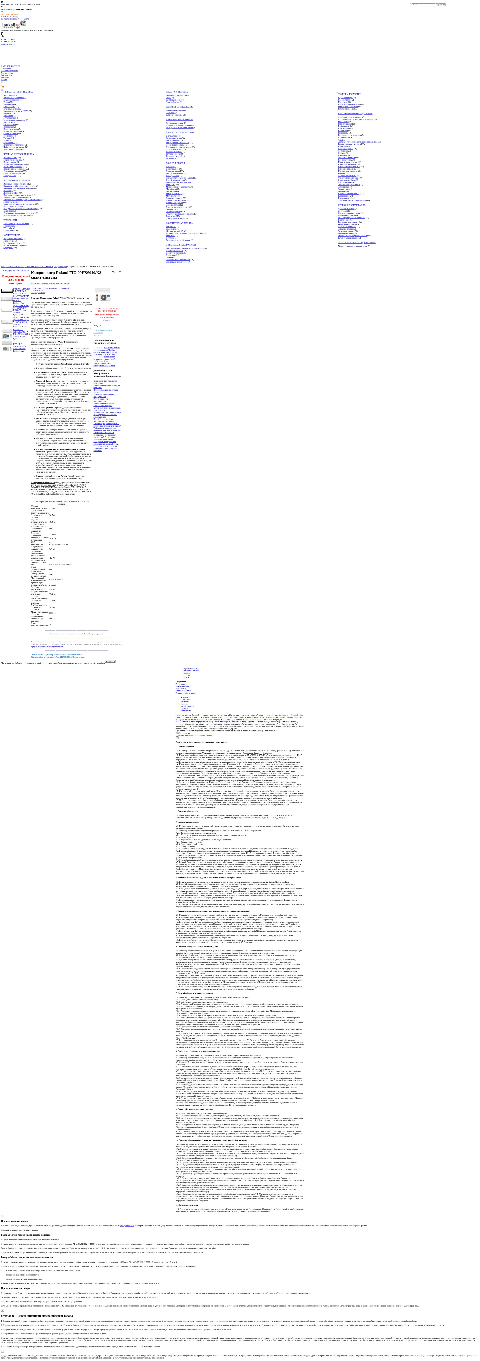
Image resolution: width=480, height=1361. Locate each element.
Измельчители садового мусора (179, 178)
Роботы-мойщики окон (348, 107)
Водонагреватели (173, 138)
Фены (168, 98)
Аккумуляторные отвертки (349, 117)
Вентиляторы (172, 136)
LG (191, 717)
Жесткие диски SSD (174, 231)
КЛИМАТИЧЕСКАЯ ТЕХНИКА (180, 132)
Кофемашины (9, 107)
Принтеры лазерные (174, 251)
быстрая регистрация (10, 19)
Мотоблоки (171, 189)
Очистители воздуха (175, 149)
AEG (227, 717)
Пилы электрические (347, 164)
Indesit (275, 717)
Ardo (301, 717)
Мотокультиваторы (174, 194)
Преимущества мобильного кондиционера (105, 416)
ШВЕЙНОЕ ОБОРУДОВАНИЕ (179, 107)
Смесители (8, 211)
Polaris (187, 719)
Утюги (6, 140)
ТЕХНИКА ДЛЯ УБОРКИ (349, 94)
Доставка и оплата (183, 691)
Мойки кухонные (11, 202)
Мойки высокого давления (177, 187)
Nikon (252, 719)
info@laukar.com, (127, 1226)
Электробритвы (173, 102)
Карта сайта (186, 711)
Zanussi (282, 717)
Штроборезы (343, 196)
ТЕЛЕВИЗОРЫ (10, 220)
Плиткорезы (343, 220)
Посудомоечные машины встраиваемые (21, 209)
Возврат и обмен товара (186, 693)
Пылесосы (342, 102)
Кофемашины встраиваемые (16, 197)
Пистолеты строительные (349, 167)
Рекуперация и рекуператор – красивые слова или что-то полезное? (106, 448)
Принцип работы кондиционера (107, 412)
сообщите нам (98, 634)
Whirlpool (180, 719)
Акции (4, 80)
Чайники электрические (14, 147)
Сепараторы (171, 209)
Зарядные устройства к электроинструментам (357, 142)
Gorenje (255, 717)
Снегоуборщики (173, 212)
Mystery (230, 719)
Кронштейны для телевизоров (16, 224)
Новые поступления (9, 71)
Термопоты (8, 136)
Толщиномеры (344, 189)
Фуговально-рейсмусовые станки (352, 236)
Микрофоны (9, 241)
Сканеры (170, 257)
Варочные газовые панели (15, 184)
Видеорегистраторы (174, 123)
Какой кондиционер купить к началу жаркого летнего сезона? (107, 425)
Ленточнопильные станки (349, 213)
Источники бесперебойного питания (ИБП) (184, 233)
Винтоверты (343, 128)
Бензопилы (343, 122)
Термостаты (171, 158)
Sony (302, 715)
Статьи (186, 677)
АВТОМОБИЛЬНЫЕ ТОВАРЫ (179, 120)
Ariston (221, 717)
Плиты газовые (10, 162)
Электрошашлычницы (13, 149)
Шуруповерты (344, 198)
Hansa (214, 717)
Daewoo (268, 717)
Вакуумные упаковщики (14, 98)
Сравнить (107, 320)
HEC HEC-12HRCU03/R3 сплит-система (19, 346)
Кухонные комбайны (12, 109)
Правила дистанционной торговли (187, 706)
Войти (26, 19)
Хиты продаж (7, 73)
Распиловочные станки (348, 222)
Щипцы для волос (174, 100)
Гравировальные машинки (349, 135)
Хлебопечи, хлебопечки (14, 145)
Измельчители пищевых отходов (17, 195)
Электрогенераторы (174, 218)
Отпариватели (10, 125)
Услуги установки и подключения (352, 246)
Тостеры (7, 138)
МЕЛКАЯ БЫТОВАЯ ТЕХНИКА (18, 92)
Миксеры (8, 113)
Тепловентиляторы (174, 152)
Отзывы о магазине (191, 671)
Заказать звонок (7, 44)
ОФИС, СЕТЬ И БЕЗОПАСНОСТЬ (181, 245)
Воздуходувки (172, 169)
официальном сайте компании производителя (47, 647)
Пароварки (8, 127)
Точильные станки (346, 231)
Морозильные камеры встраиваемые (19, 204)
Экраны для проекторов (176, 262)
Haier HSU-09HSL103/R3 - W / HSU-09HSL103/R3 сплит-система (21, 333)
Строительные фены (347, 180)
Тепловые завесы (173, 154)
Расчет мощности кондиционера (101, 400)
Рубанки (341, 173)
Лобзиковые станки (346, 215)
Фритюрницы (9, 143)
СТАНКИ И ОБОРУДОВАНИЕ (351, 205)
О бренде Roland (38, 293)
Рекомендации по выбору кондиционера (104, 395)
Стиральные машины (13, 171)
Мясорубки (8, 122)
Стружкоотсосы (345, 182)
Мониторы (170, 236)
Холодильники (10, 176)
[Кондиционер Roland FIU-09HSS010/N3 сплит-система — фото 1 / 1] (103, 301)
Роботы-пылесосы (346, 109)
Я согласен (110, 661)
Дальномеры (343, 137)
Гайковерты (343, 133)
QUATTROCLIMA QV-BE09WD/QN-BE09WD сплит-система (21, 309)
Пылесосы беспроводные (349, 104)
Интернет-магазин (183, 715)
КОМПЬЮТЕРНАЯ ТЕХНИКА (180, 223)
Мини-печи (8, 116)
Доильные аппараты (174, 173)
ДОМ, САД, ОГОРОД (175, 163)
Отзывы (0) (64, 288)
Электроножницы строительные (352, 200)
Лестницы (342, 151)
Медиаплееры (9, 226)
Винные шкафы (10, 158)
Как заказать (6, 75)
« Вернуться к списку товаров (16, 270)
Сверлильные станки (347, 227)
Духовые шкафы (11, 193)
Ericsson (289, 717)
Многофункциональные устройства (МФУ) (184, 248)
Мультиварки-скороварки (14, 120)
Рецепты (186, 675)
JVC (196, 717)
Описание (36, 288)
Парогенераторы (11, 129)
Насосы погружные (174, 203)
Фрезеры (342, 191)
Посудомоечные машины (14, 169)
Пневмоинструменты (347, 169)
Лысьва (208, 719)
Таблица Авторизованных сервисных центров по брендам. (107, 429)
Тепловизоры (344, 187)
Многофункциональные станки (351, 218)
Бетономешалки (345, 124)
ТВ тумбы (8, 228)
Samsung (185, 717)
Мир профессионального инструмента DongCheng (104, 363)
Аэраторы (170, 167)
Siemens (208, 717)
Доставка (5, 77)
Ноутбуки (170, 238)
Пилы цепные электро (347, 162)
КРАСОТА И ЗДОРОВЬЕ (177, 92)
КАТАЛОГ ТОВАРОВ (10, 66)
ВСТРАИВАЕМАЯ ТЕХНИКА (17, 180)
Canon (245, 719)
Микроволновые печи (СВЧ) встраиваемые (22, 200)
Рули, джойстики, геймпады (178, 240)
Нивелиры (342, 155)
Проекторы (171, 255)
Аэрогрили (8, 95)
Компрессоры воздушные (349, 144)
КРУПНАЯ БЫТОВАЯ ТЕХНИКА (19, 154)
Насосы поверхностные (176, 200)
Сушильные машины (13, 173)
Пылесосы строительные (176, 207)
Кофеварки (8, 104)
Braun (223, 719)
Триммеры (170, 216)
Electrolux (234, 717)
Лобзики (342, 153)
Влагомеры (343, 131)
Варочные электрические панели (18, 188)
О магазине (6, 68)
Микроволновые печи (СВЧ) (16, 111)
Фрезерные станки (346, 233)
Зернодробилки (172, 176)
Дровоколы (343, 211)
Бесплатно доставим (9, 14)
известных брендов (277, 715)
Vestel (193, 719)
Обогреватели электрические (178, 147)
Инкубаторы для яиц (175, 180)
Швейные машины (174, 115)
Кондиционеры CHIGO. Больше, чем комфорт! (104, 404)
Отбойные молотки (346, 158)
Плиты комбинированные (15, 164)
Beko (262, 717)
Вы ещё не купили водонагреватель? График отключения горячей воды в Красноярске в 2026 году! (107, 351)
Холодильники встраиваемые (16, 215)
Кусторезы (170, 185)
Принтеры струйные (175, 253)
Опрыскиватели (173, 205)
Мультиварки (9, 118)
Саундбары (8, 248)
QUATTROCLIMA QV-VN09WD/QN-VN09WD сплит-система (21, 320)
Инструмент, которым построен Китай (104, 358)
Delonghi (216, 719)
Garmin (259, 719)
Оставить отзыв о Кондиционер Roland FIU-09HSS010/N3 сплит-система (56, 655)
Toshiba (248, 717)
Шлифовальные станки (348, 238)
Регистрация (181, 684)
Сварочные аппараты (347, 176)
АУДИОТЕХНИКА (12, 235)
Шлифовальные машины (348, 194)
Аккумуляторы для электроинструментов (356, 119)
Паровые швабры (345, 98)
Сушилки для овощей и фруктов (180, 214)
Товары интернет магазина (12, 267)
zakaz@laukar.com (8, 9)
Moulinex (200, 719)
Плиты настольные (12, 131)
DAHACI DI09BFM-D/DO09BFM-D (22, 290)
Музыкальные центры (13, 243)
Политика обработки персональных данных (194, 735)
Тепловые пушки (173, 156)
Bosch (201, 717)
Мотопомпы (171, 196)
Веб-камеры (171, 227)
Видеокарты (171, 229)
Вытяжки (8, 191)
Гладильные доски (11, 100)
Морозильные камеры (13, 160)
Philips (178, 717)
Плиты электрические (13, 167)
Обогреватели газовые (175, 145)
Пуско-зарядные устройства (178, 125)
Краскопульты (344, 146)
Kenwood (238, 719)
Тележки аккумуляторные (349, 185)
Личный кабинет (183, 686)
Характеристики (50, 288)
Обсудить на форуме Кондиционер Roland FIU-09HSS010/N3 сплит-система (57, 657)
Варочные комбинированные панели (19, 186)
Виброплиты (343, 126)
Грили (6, 102)
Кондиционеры (172, 140)
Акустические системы (13, 239)
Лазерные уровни (345, 149)
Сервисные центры (191, 668)
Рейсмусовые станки (347, 224)
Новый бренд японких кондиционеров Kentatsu (104, 420)
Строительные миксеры (348, 178)
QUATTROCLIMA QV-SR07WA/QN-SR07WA (21, 298)
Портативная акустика (13, 245)
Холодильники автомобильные (179, 128)
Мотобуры (170, 191)
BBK (296, 717)
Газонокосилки (172, 171)
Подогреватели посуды (13, 206)
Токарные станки (345, 229)
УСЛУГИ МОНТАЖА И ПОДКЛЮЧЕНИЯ (357, 243)
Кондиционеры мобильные (177, 143)
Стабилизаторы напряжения (178, 260)
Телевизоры (9, 230)
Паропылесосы (344, 100)
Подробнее (100, 663)
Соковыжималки (11, 134)
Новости (186, 673)
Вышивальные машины (176, 110)
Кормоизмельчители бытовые (178, 182)
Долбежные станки (346, 209)
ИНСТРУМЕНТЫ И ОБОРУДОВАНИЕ (355, 114)
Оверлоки (170, 113)
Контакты (185, 702)
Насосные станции (174, 198)
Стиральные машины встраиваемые (19, 213)
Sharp (241, 717)
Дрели (341, 140)
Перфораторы (344, 160)
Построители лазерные (348, 171)
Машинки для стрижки (176, 95)
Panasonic (294, 715)
